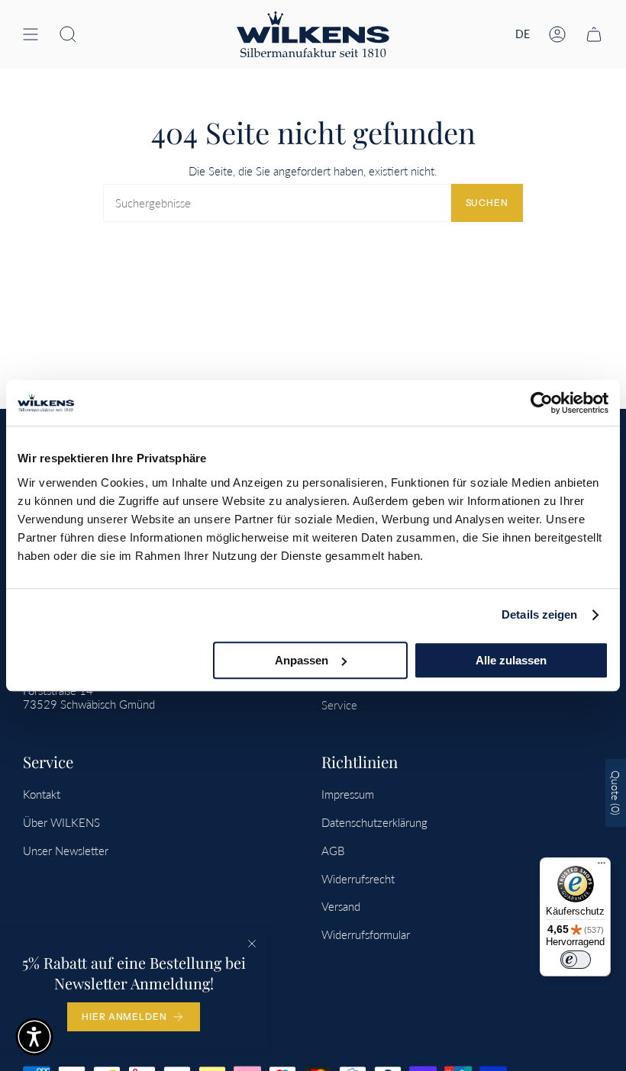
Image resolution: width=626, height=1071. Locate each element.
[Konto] (557, 34)
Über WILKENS (61, 822)
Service (339, 705)
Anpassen (301, 660)
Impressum (347, 794)
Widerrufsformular (365, 934)
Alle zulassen (511, 660)
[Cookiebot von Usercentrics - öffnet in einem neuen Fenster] (541, 402)
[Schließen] (252, 943)
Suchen (487, 202)
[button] (68, 34)
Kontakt (41, 794)
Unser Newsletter (65, 850)
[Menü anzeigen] (30, 34)
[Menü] (601, 866)
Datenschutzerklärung (374, 822)
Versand (340, 906)
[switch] (575, 959)
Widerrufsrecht (358, 879)
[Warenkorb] (594, 34)
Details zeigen (539, 614)
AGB (332, 850)
